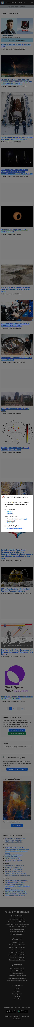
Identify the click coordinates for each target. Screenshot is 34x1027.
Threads (9, 523)
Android (9, 513)
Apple (9, 512)
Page (15, 519)
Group (23, 519)
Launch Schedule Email (14, 528)
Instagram (10, 521)
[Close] (31, 497)
